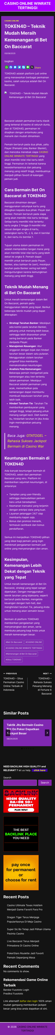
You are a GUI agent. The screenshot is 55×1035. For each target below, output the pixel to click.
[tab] (22, 748)
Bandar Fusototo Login (16, 989)
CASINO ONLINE (12, 21)
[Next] (47, 732)
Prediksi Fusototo (13, 993)
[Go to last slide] (8, 732)
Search (7, 777)
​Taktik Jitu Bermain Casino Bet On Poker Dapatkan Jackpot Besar (25, 729)
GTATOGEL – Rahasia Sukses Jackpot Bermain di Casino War (27, 441)
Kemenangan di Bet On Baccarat (21, 654)
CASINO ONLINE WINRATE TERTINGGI (24, 648)
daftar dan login (29, 1001)
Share (38, 67)
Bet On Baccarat (14, 642)
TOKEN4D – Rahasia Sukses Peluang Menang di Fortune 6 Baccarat (42, 683)
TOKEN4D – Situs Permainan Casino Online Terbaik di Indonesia (13, 681)
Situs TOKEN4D (13, 659)
